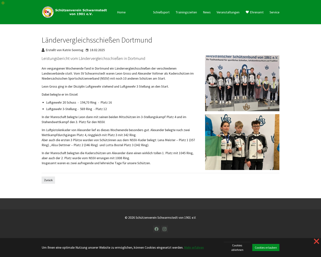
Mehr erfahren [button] (194, 247)
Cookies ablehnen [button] (237, 247)
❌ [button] (317, 241)
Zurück (48, 180)
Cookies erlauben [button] (266, 247)
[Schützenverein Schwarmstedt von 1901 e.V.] (76, 12)
